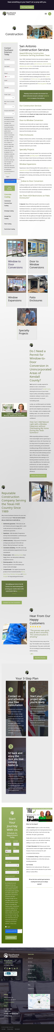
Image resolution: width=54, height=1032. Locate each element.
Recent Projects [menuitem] (32, 977)
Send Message (9, 188)
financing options (42, 83)
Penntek (12, 574)
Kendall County (46, 389)
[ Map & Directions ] (9, 1002)
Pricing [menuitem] (29, 973)
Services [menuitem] (30, 962)
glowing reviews (19, 555)
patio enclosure (38, 64)
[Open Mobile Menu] (46, 14)
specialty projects (34, 155)
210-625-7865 (9, 965)
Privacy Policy (7, 173)
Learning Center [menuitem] (32, 981)
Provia (8, 574)
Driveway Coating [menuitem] (9, 211)
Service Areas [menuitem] (31, 969)
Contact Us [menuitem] (31, 988)
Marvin (23, 571)
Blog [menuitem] (29, 985)
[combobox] (9, 97)
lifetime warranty (35, 79)
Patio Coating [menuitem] (7, 224)
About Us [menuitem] (30, 958)
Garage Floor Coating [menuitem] (7, 217)
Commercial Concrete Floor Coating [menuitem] (8, 203)
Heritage (17, 574)
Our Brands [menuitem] (31, 965)
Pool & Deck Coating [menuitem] (9, 229)
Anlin (4, 574)
